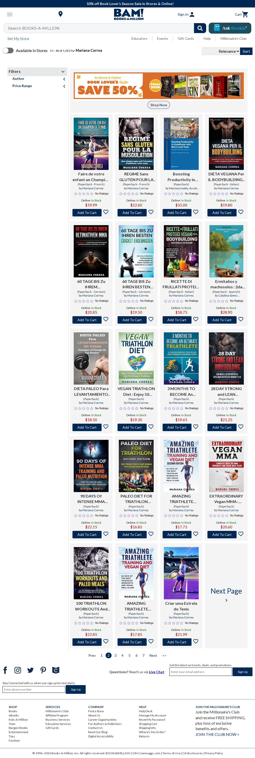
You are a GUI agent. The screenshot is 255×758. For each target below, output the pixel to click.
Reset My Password (152, 719)
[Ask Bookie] (230, 28)
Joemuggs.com (150, 753)
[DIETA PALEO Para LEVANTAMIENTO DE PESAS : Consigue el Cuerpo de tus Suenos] (91, 358)
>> (164, 655)
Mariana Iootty (178, 188)
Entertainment (18, 732)
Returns (144, 736)
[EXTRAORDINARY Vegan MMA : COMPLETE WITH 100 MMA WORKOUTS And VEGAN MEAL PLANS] (226, 466)
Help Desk (145, 711)
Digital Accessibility (101, 736)
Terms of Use (171, 753)
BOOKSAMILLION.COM (122, 753)
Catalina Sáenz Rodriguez (225, 298)
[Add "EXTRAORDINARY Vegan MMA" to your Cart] (226, 534)
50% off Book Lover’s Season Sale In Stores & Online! (130, 3)
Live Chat (156, 672)
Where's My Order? (152, 732)
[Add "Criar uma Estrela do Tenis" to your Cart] (181, 642)
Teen (12, 724)
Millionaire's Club (234, 38)
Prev (92, 655)
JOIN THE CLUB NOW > (217, 734)
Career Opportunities (102, 719)
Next (153, 655)
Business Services (58, 719)
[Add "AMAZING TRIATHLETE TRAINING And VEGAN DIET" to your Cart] (136, 642)
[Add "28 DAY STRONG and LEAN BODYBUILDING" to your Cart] (226, 427)
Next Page (226, 595)
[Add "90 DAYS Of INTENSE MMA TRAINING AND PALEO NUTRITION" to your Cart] (91, 534)
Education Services (58, 724)
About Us (94, 715)
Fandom (14, 740)
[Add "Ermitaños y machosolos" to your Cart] (226, 320)
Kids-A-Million (18, 719)
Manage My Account (152, 715)
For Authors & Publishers (105, 724)
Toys (12, 736)
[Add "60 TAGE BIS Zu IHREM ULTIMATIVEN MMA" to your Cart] (91, 320)
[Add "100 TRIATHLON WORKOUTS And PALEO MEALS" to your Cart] (91, 642)
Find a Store (96, 711)
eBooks (14, 715)
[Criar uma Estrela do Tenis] (181, 573)
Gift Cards (186, 38)
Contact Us (95, 728)
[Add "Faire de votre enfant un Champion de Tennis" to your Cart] (91, 212)
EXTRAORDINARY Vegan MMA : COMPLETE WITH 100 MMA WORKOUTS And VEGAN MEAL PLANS (226, 499)
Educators (139, 38)
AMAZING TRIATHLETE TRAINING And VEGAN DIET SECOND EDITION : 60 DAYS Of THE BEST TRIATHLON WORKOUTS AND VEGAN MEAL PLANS (181, 499)
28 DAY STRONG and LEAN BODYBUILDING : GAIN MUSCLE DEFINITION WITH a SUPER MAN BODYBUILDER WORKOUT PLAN (226, 391)
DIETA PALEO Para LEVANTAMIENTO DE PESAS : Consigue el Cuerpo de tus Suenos (91, 391)
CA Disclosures (192, 753)
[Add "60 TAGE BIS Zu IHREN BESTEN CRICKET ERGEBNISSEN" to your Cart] (136, 320)
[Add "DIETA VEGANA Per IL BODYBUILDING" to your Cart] (226, 212)
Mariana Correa (92, 188)
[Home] (127, 14)
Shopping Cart (148, 724)
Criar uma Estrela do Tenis (181, 606)
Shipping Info (147, 728)
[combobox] (108, 28)
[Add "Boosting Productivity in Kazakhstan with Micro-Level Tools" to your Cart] (181, 212)
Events (162, 38)
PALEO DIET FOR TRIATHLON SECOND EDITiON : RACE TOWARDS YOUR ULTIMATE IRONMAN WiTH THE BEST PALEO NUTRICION (136, 499)
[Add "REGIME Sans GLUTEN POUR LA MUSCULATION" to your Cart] (136, 212)
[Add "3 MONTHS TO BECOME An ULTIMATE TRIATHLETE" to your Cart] (181, 427)
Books (13, 711)
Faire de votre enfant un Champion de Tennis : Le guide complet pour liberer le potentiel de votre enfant (91, 176)
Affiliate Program (57, 715)
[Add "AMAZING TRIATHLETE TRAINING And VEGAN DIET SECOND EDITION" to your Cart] (181, 534)
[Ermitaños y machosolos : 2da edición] (226, 251)
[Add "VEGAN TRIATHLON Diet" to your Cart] (136, 427)
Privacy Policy (214, 753)
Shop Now (158, 105)
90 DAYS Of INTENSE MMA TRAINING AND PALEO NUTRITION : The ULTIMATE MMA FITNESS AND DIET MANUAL (91, 499)
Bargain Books (18, 728)
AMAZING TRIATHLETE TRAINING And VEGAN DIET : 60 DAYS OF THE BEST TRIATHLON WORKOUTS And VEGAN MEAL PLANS (136, 606)
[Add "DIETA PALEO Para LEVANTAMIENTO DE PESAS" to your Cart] (91, 427)
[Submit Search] (200, 28)
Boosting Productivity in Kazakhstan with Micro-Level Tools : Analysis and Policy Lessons (181, 176)
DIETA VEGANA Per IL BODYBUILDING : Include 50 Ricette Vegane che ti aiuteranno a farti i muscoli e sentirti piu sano (226, 176)
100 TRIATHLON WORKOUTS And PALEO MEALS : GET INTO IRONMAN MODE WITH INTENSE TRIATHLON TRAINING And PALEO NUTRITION (91, 606)
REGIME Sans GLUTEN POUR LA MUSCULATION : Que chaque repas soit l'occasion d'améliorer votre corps (136, 176)
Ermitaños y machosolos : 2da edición (226, 284)
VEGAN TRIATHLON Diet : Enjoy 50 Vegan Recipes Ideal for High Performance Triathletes (136, 391)
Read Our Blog (97, 732)
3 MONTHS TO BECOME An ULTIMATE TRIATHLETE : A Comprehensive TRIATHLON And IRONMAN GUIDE (181, 391)
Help (207, 38)
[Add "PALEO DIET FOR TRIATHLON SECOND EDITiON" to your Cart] (136, 534)
